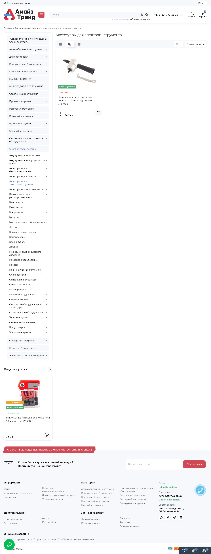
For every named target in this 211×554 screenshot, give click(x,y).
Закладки (125, 518)
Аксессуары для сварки (22, 176)
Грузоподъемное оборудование (27, 222)
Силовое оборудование (23, 149)
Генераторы (16, 212)
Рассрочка (10, 497)
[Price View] (79, 44)
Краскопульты (17, 242)
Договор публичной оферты (58, 495)
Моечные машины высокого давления (25, 253)
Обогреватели (17, 274)
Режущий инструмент (22, 116)
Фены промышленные (22, 322)
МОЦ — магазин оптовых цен (77, 539)
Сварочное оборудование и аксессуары (25, 306)
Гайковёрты (16, 207)
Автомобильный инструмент (25, 49)
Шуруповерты (17, 327)
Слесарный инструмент (22, 340)
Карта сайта (49, 522)
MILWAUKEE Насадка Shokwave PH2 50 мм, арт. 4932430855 (28, 419)
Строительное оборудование (26, 312)
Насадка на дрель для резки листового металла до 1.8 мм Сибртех (75, 100)
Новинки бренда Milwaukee (25, 269)
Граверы (14, 217)
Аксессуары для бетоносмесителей (20, 170)
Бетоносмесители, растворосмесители (21, 196)
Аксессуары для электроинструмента (21, 183)
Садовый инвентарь (20, 131)
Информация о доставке (18, 493)
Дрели (13, 227)
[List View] (60, 44)
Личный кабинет (90, 519)
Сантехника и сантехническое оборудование (26, 140)
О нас (7, 489)
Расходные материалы (22, 108)
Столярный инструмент (22, 348)
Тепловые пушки (18, 317)
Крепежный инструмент (23, 71)
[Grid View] (69, 44)
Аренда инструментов (16, 539)
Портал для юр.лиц (45, 539)
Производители (13, 519)
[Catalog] (41, 15)
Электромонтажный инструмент (27, 355)
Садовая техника (18, 299)
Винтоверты (16, 202)
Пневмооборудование (22, 294)
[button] (44, 369)
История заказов (90, 523)
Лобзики (14, 247)
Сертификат (11, 523)
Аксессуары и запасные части (26, 189)
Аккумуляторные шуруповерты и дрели (28, 162)
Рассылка (125, 522)
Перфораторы (17, 289)
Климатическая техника (22, 232)
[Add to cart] (47, 435)
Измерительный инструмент (25, 64)
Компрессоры (17, 237)
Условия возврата (52, 499)
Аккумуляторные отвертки (24, 155)
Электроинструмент (20, 332)
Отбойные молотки (20, 284)
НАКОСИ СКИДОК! (20, 79)
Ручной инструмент (20, 123)
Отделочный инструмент (23, 94)
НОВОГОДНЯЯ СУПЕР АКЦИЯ (26, 86)
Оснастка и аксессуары (22, 279)
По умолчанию (194, 44)
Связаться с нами (129, 526)
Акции (46, 518)
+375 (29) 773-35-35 (166, 14)
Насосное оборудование (23, 260)
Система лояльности (18, 3)
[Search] (146, 14)
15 (177, 44)
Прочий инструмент (21, 101)
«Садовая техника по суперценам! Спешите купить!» (28, 40)
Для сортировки (18, 56)
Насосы (13, 264)
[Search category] (141, 14)
